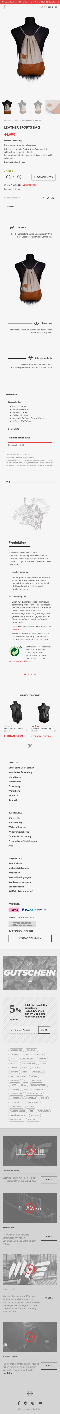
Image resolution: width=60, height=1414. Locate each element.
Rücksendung (15, 823)
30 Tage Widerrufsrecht (11, 2)
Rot (25, 1081)
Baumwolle (15, 1055)
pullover (14, 1081)
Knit (25, 1072)
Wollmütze (33, 1120)
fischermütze (28, 1063)
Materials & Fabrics (19, 868)
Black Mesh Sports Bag (13, 728)
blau (12, 1059)
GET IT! (44, 1030)
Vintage (50, 465)
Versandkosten (29, 185)
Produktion (14, 873)
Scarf (13, 1085)
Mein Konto (15, 777)
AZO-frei (15, 629)
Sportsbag (31, 465)
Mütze (34, 1076)
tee (31, 1111)
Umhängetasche (18, 1115)
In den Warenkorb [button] (13, 736)
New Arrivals (15, 864)
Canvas (42, 1059)
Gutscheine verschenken (21, 768)
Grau (24, 1068)
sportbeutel (11, 465)
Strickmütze (16, 1102)
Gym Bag (34, 460)
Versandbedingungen (20, 878)
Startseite (8, 120)
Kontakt (13, 800)
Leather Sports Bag (14, 463)
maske (23, 1076)
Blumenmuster (27, 1059)
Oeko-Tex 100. (45, 639)
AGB (11, 846)
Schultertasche (38, 1085)
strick (44, 1098)
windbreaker (16, 1120)
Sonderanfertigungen (20, 882)
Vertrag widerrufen (30, 938)
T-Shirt (30, 1107)
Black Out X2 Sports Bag (41, 729)
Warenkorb (14, 791)
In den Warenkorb (43, 177)
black (40, 1055)
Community (14, 786)
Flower (13, 1068)
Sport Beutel (33, 463)
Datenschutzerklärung (20, 837)
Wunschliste (15, 782)
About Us (13, 796)
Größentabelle (16, 887)
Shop (17, 120)
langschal (37, 1072)
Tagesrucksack (17, 1111)
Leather (49, 460)
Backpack (31, 1050)
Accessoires (24, 460)
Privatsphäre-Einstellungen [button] (23, 841)
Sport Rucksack (46, 463)
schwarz (14, 1089)
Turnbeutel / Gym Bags (31, 120)
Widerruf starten (17, 827)
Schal (23, 1085)
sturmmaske (16, 1107)
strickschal (33, 1102)
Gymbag (41, 460)
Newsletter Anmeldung (21, 772)
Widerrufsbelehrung (19, 832)
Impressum (14, 818)
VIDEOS (49, 1180)
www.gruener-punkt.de (19, 661)
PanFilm (7, 1373)
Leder (25, 463)
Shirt (26, 1089)
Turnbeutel (41, 465)
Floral (43, 1063)
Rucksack (36, 1081)
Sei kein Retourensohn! (21, 891)
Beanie (29, 1055)
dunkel (13, 1063)
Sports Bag (21, 465)
